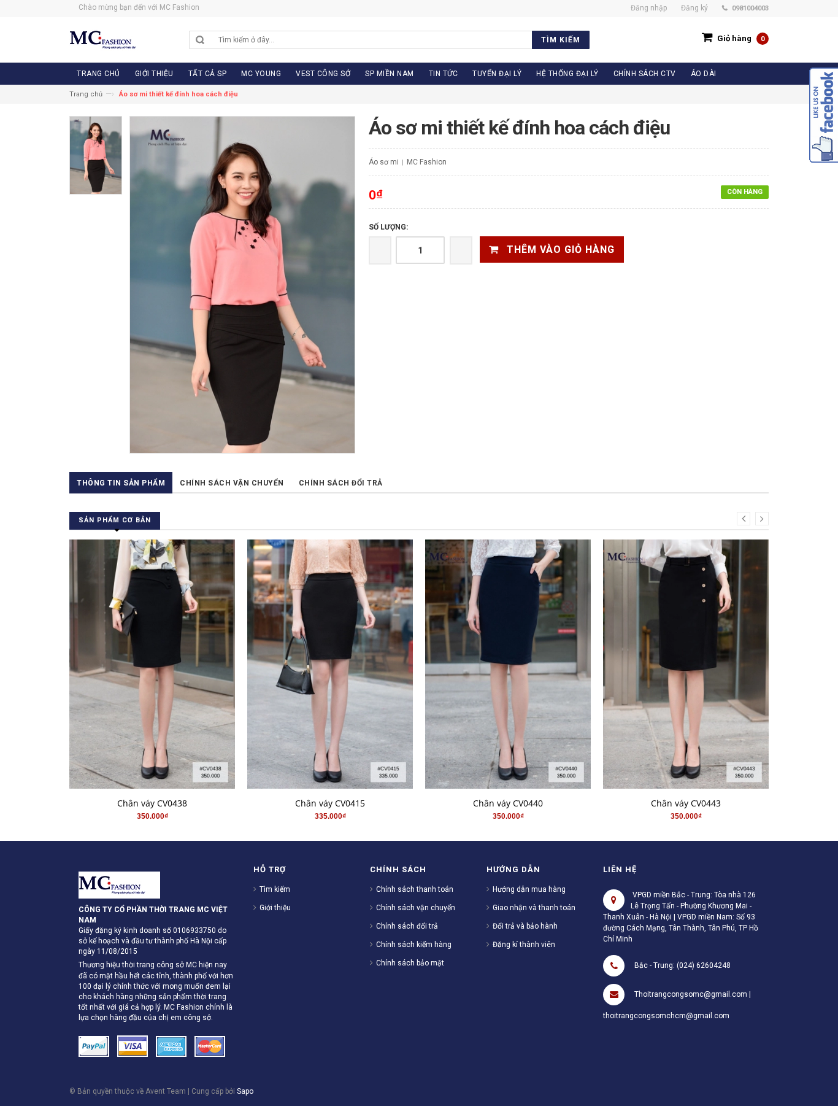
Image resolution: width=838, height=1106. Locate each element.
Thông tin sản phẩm (121, 483)
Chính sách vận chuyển (232, 483)
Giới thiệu (275, 907)
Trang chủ (85, 94)
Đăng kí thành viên (524, 944)
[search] (401, 39)
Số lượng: (388, 227)
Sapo (245, 1091)
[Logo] (119, 884)
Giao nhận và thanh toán (534, 907)
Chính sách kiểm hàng (414, 944)
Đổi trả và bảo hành (525, 926)
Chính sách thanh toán (414, 889)
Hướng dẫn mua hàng (529, 889)
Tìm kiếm (274, 889)
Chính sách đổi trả (341, 483)
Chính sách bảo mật (410, 963)
